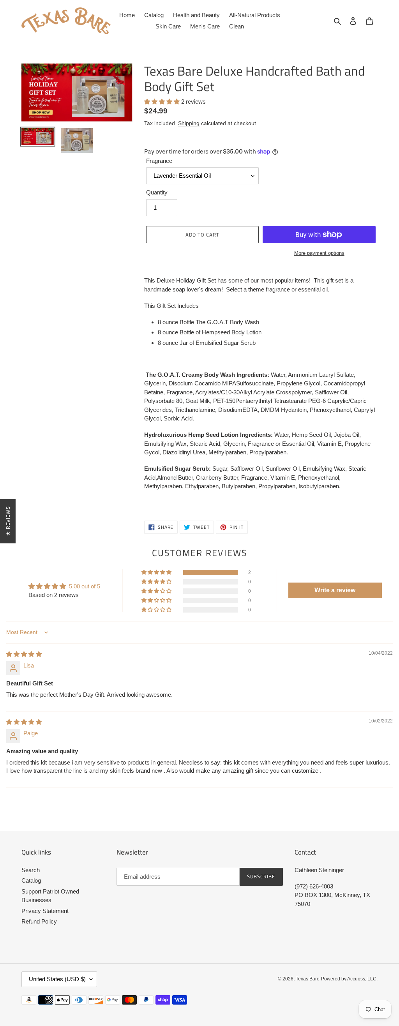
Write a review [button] (334, 590)
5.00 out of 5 (84, 586)
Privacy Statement (45, 911)
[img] (24, 654)
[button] (162, 101)
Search (30, 870)
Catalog (31, 880)
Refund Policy (39, 921)
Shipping (189, 123)
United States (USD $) (57, 979)
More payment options (319, 253)
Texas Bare (308, 979)
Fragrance (159, 160)
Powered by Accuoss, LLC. (349, 979)
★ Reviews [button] (8, 520)
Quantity (157, 192)
